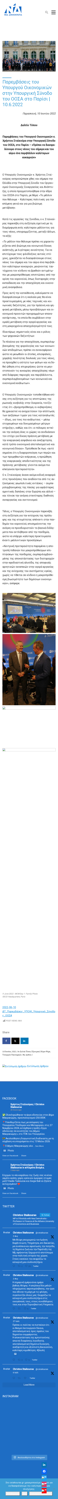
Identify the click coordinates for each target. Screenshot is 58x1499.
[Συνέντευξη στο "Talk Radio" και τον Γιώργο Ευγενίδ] (29, 1449)
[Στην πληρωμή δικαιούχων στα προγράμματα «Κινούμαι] (29, 1415)
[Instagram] (44, 1484)
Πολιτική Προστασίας (40, 1493)
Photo (11, 1150)
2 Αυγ (15, 1236)
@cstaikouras (42, 1233)
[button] (46, 13)
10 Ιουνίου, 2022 (9, 1051)
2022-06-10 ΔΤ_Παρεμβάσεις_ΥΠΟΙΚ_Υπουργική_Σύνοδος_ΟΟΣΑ (28, 1011)
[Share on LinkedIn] (24, 1041)
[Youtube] (44, 1490)
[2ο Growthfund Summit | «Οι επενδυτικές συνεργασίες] (29, 1437)
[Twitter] (44, 1477)
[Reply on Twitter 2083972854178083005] (14, 1266)
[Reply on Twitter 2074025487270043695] (14, 1378)
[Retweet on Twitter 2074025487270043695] (20, 1378)
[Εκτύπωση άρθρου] (14, 1066)
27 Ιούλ (16, 1321)
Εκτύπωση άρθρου (37, 1066)
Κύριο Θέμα (45, 1051)
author (28, 1054)
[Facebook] (44, 1471)
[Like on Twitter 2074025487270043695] (26, 1378)
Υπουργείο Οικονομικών (11, 1054)
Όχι (24, 1493)
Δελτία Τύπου (25, 1051)
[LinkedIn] (44, 1464)
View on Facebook (10, 1156)
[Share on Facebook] (6, 1041)
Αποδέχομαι (13, 1493)
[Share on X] (15, 1041)
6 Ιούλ (15, 1372)
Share (23, 1156)
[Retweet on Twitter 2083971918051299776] (20, 1308)
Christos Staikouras (23, 1232)
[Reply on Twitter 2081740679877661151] (14, 1360)
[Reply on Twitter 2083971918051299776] (14, 1308)
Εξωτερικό (36, 1051)
